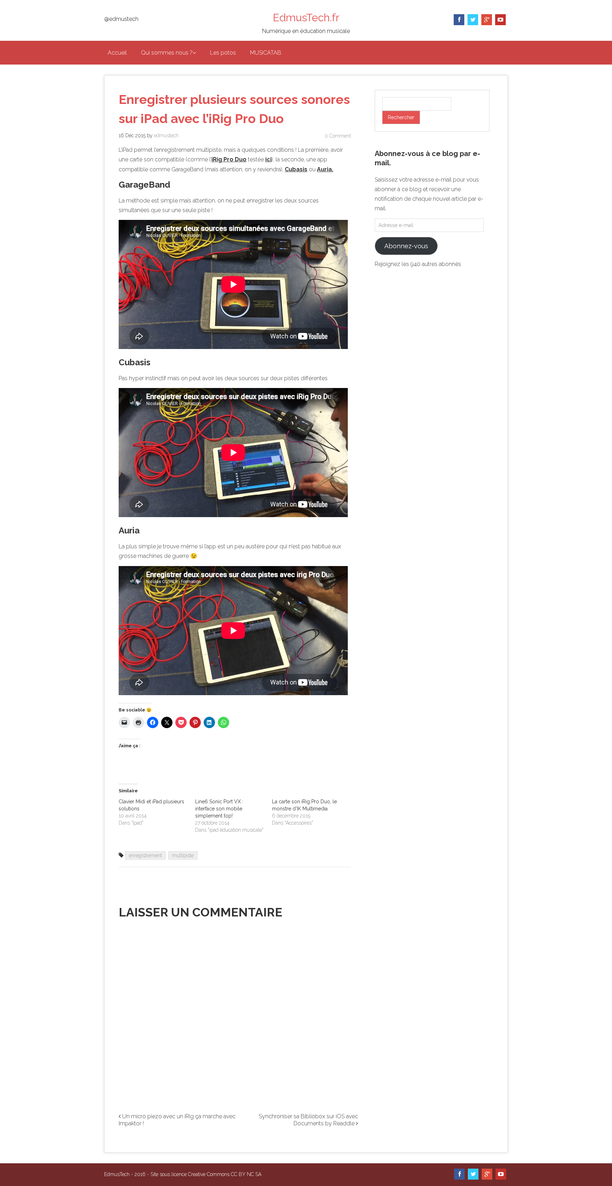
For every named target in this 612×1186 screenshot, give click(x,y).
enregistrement (145, 855)
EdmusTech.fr (306, 17)
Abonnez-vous (406, 246)
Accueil (117, 52)
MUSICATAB (265, 52)
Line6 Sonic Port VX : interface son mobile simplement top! (219, 809)
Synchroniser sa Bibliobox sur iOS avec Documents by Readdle (308, 1120)
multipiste (183, 855)
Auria (324, 169)
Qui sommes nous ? (167, 52)
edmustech (166, 135)
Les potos (223, 52)
